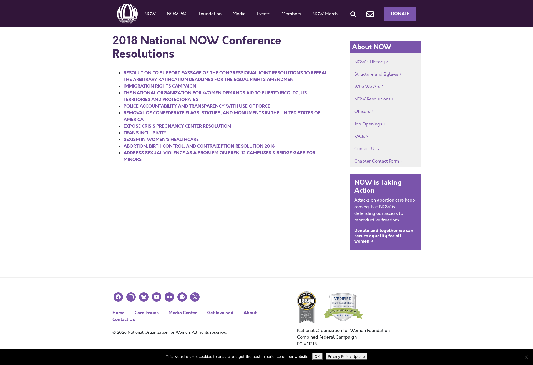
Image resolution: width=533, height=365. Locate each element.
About (250, 312)
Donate (400, 14)
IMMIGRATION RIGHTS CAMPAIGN (160, 86)
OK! (318, 356)
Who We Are (367, 87)
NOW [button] (150, 14)
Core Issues (147, 312)
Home (118, 312)
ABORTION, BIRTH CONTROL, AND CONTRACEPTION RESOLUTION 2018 (199, 146)
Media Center (183, 312)
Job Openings (368, 124)
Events (263, 14)
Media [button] (239, 14)
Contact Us (365, 149)
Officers (362, 112)
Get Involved (220, 312)
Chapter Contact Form (376, 161)
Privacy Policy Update (346, 356)
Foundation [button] (210, 14)
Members (291, 14)
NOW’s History (369, 62)
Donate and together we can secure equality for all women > (383, 235)
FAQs (359, 137)
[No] (526, 357)
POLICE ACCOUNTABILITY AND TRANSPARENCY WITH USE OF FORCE (197, 106)
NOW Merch (325, 14)
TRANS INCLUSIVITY (145, 133)
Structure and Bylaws (376, 74)
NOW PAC (177, 14)
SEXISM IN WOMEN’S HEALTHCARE (161, 139)
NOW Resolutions (372, 99)
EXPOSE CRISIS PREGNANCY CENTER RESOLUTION (177, 126)
